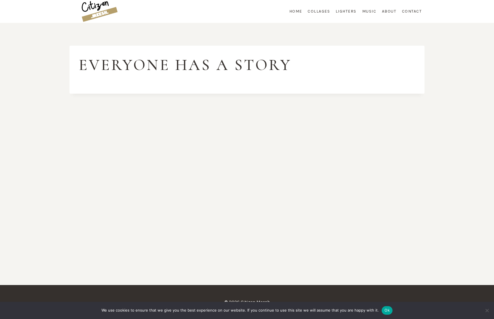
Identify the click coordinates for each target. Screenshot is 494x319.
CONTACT (412, 11)
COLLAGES (319, 11)
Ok (387, 310)
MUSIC (369, 11)
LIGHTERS (346, 11)
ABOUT (389, 11)
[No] (487, 310)
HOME (295, 11)
